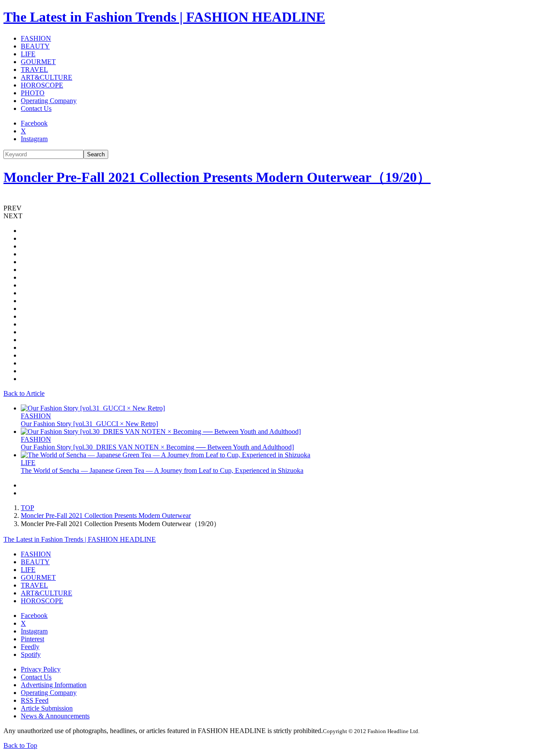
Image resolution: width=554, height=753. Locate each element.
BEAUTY (35, 46)
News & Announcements (55, 716)
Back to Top (20, 745)
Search (96, 154)
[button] (277, 208)
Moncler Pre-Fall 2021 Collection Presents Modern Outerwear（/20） (217, 177)
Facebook (34, 123)
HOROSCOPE (42, 85)
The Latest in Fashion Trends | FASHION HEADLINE (164, 17)
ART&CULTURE (46, 77)
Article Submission (47, 708)
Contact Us (36, 108)
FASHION (36, 38)
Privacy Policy (41, 669)
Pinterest (32, 639)
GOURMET (38, 61)
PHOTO (33, 93)
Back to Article (24, 393)
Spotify (31, 654)
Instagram (34, 138)
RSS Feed (34, 700)
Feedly (30, 646)
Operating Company (49, 100)
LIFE (28, 54)
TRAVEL (34, 69)
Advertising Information (54, 684)
